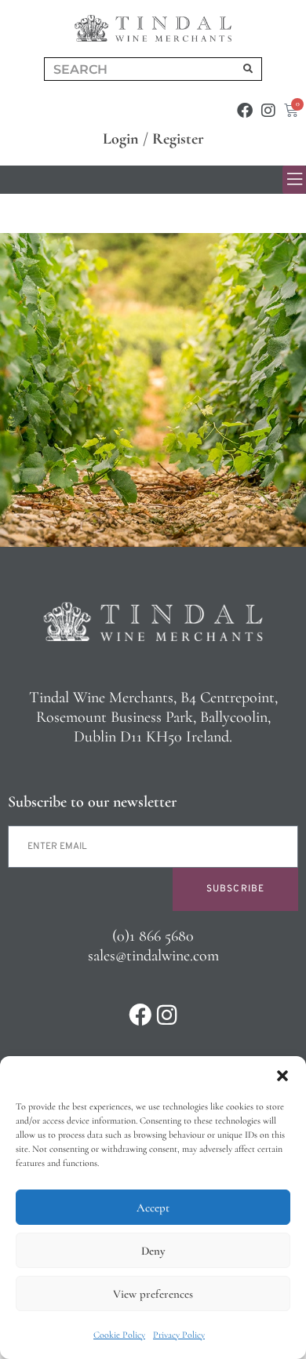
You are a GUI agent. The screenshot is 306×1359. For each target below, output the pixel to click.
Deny (153, 1251)
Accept (153, 1208)
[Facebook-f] (245, 110)
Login (121, 138)
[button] (282, 1076)
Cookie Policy (119, 1334)
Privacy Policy (179, 1334)
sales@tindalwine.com (153, 955)
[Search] (248, 69)
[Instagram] (268, 110)
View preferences (153, 1294)
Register (178, 138)
